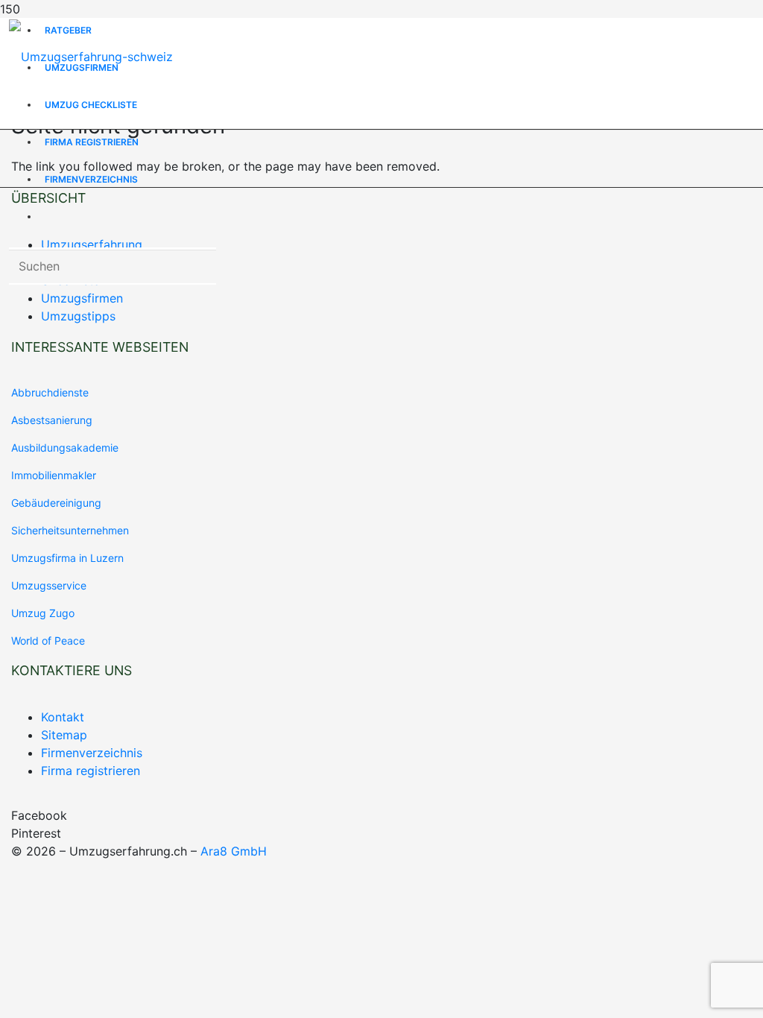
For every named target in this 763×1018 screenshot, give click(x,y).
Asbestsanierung (51, 420)
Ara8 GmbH (233, 851)
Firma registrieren (90, 770)
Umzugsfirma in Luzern (67, 557)
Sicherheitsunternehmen (70, 530)
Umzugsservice (48, 585)
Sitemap (64, 734)
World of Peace (48, 640)
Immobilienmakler (53, 475)
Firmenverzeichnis (91, 752)
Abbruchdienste (50, 392)
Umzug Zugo (43, 613)
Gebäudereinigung (56, 502)
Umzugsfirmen (82, 298)
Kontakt (62, 716)
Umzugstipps (78, 316)
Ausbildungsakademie (64, 447)
